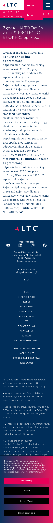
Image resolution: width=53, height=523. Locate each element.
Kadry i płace (26, 353)
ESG (26, 368)
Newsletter (26, 331)
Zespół (26, 302)
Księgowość (26, 363)
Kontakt (26, 336)
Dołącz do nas (26, 326)
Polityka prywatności (26, 340)
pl (44, 14)
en (50, 14)
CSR (26, 321)
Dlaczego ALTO (26, 297)
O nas (26, 292)
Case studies (27, 311)
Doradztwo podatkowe (26, 348)
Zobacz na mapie (25, 261)
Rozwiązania (26, 316)
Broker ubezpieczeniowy (26, 358)
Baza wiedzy (26, 306)
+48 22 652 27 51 (11, 12)
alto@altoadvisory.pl (12, 16)
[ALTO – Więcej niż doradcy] (10, 5)
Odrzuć (26, 490)
